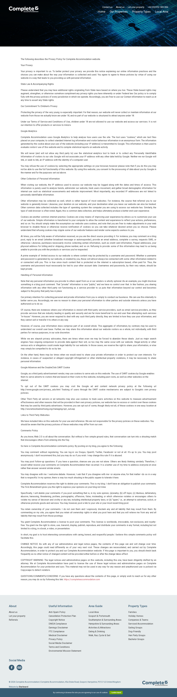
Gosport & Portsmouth (99, 616)
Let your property (136, 7)
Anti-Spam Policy (57, 612)
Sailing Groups (135, 627)
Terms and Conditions (59, 647)
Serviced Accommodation (140, 623)
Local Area (161, 11)
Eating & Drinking (96, 631)
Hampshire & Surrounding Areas (103, 623)
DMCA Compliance (58, 623)
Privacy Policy (56, 639)
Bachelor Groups (136, 639)
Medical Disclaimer (58, 635)
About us (120, 7)
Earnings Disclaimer (58, 627)
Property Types (141, 11)
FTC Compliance (56, 631)
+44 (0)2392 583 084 (158, 7)
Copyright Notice (57, 620)
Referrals (13, 620)
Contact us (107, 7)
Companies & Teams (138, 620)
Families (132, 612)
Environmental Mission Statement (65, 651)
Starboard (23, 687)
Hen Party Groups (136, 635)
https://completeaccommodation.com (82, 579)
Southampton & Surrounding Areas (104, 620)
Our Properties (119, 11)
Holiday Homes (135, 616)
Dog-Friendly (134, 631)
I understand (116, 693)
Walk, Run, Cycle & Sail (99, 635)
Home (101, 11)
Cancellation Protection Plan (62, 616)
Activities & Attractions (99, 627)
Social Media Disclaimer (60, 643)
